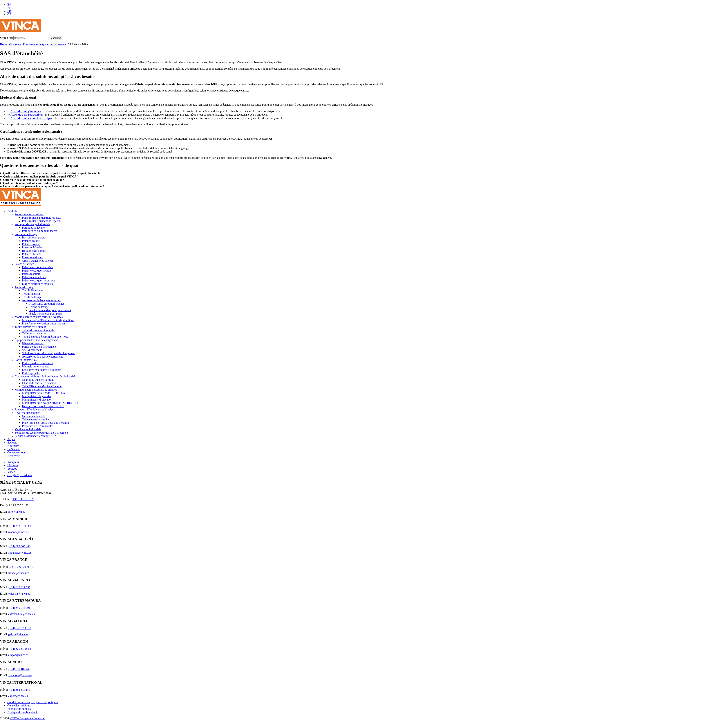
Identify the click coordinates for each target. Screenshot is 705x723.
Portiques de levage (33, 227)
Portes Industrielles (26, 359)
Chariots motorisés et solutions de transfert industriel (45, 376)
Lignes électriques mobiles (37, 283)
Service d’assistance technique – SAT (36, 435)
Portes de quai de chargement (39, 346)
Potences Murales (32, 247)
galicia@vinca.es (18, 634)
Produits (12, 211)
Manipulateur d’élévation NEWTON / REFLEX (50, 402)
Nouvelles (13, 445)
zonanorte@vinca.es (20, 675)
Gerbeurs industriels (33, 416)
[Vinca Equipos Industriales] (20, 31)
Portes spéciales (31, 373)
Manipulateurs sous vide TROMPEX (43, 392)
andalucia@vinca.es (19, 552)
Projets (11, 439)
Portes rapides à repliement (37, 363)
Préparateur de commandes (37, 426)
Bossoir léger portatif (34, 237)
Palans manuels (31, 273)
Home (3, 44)
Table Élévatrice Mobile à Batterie (42, 386)
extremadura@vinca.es (21, 614)
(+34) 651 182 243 (19, 669)
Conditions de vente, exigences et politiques (32, 702)
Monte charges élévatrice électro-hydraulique (48, 320)
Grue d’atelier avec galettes (37, 260)
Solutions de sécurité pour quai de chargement (48, 353)
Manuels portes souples (35, 366)
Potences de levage (26, 234)
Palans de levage (24, 263)
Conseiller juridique (18, 705)
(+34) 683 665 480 (19, 546)
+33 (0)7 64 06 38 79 (20, 566)
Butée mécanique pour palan (45, 313)
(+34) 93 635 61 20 (23, 499)
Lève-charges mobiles (27, 412)
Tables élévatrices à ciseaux (30, 326)
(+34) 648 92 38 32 (19, 628)
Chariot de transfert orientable (39, 383)
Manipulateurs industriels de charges (36, 389)
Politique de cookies (19, 708)
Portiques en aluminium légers (39, 230)
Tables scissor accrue (34, 333)
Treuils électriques (32, 290)
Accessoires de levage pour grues (41, 300)
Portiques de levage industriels (32, 224)
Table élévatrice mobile (35, 419)
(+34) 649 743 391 (19, 607)
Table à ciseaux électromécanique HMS (45, 336)
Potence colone (31, 240)
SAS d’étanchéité (32, 349)
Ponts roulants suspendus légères (41, 221)
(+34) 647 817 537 (19, 587)
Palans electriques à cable (36, 270)
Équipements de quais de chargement (44, 44)
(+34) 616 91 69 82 (19, 525)
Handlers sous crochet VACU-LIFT (43, 406)
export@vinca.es (18, 695)
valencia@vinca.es (19, 593)
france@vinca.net (18, 573)
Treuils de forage (31, 297)
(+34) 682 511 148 (19, 689)
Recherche (13, 455)
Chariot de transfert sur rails (38, 379)
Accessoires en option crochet (46, 303)
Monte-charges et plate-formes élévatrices (39, 316)
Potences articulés (32, 257)
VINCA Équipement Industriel (27, 718)
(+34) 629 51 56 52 (19, 648)
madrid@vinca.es (18, 532)
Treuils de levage (24, 287)
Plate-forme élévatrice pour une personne (45, 422)
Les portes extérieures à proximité (41, 369)
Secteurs (12, 442)
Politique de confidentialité (22, 712)
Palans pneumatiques (34, 277)
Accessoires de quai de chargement (42, 356)
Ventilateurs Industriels (28, 429)
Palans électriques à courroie (38, 280)
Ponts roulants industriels (29, 214)
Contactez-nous (16, 452)
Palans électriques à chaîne (37, 267)
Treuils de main (31, 293)
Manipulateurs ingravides (36, 396)
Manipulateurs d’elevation (37, 399)
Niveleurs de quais (33, 343)
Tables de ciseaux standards (38, 330)
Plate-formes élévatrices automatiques (43, 323)
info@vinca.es (16, 511)
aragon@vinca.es (18, 654)
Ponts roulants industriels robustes (41, 217)
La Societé (13, 449)
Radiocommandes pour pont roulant (50, 310)
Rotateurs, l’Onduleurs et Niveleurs (35, 409)
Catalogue (15, 44)
